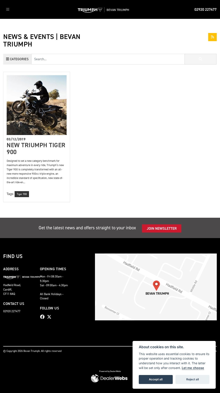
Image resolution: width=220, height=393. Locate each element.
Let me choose (193, 368)
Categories (19, 59)
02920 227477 (205, 9)
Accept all (155, 379)
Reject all (192, 379)
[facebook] (43, 317)
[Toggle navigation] (7, 9)
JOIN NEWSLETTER (162, 228)
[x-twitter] (50, 317)
